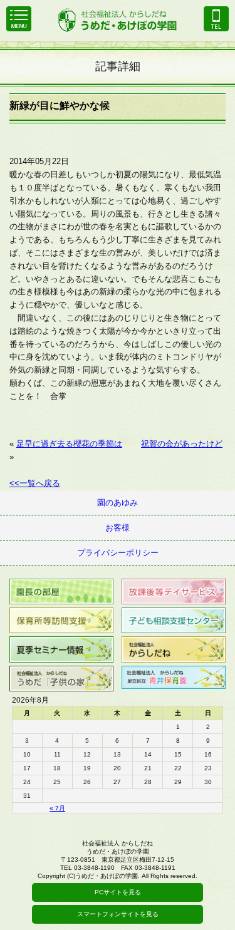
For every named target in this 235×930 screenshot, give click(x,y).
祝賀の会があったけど (181, 443)
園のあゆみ (117, 502)
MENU (18, 18)
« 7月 (57, 808)
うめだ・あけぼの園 (117, 19)
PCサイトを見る (118, 892)
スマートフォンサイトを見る (118, 914)
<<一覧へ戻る (34, 483)
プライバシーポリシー (118, 552)
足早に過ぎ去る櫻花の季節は (69, 443)
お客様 (117, 527)
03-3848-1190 (216, 18)
